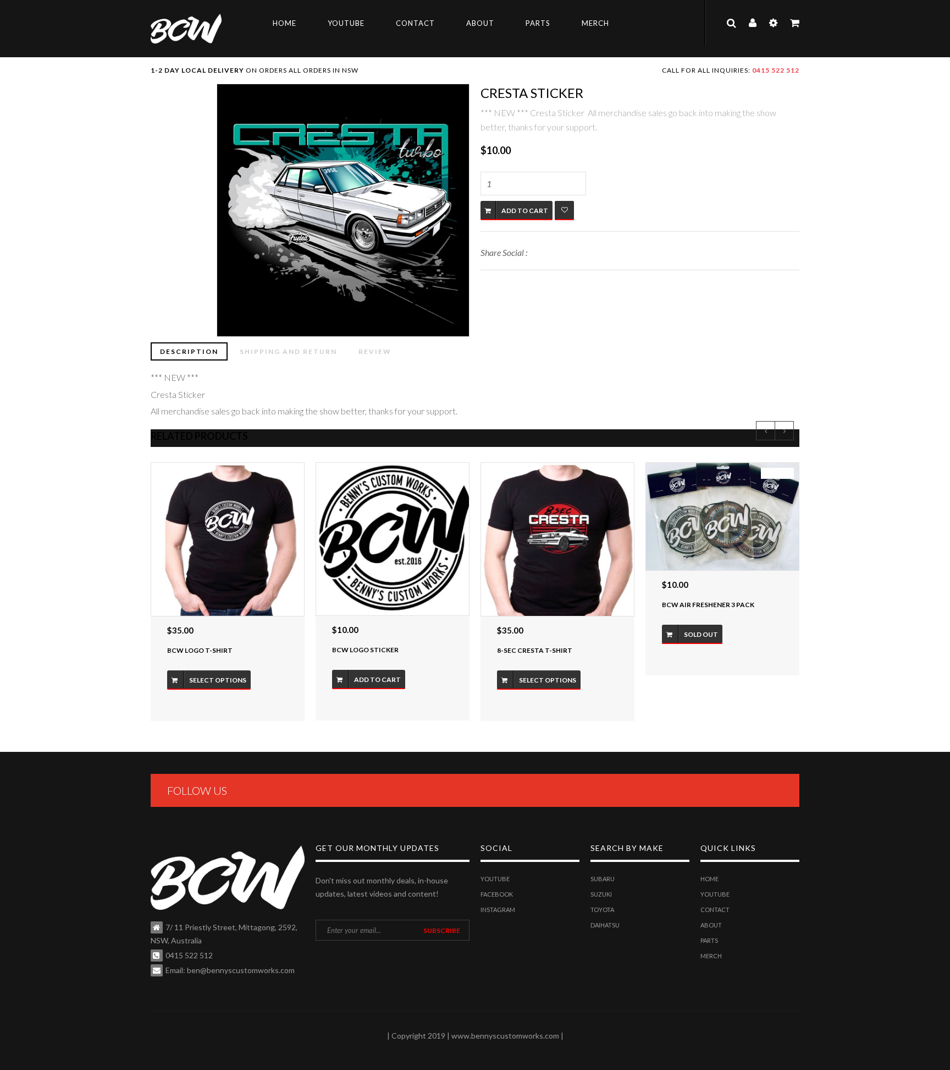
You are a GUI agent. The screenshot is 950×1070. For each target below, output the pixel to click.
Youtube (495, 878)
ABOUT (480, 23)
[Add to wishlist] (564, 210)
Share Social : (503, 252)
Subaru (602, 878)
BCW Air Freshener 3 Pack (708, 604)
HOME (284, 23)
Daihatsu (605, 925)
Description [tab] (189, 351)
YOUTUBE (346, 23)
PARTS (538, 23)
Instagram (497, 909)
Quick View (227, 539)
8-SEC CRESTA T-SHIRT (534, 650)
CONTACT (415, 23)
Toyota (602, 909)
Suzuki (601, 894)
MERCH (595, 23)
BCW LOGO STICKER (365, 650)
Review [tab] (374, 351)
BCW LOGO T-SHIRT (200, 650)
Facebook (496, 894)
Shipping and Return (288, 351)
